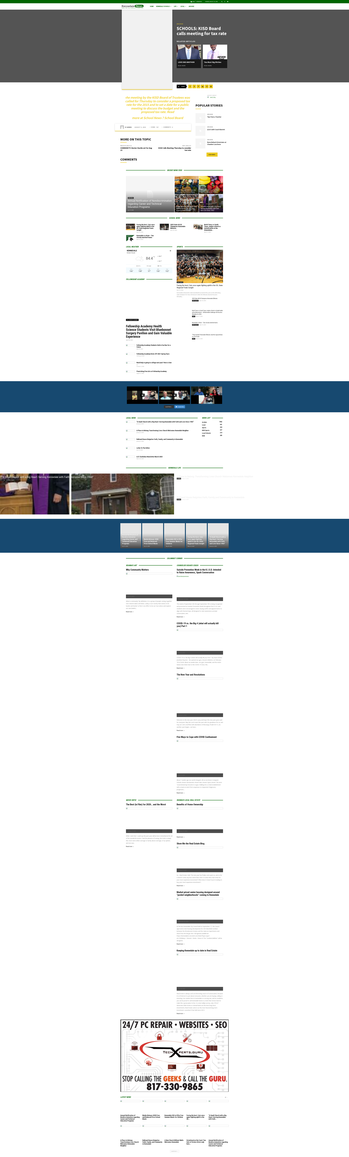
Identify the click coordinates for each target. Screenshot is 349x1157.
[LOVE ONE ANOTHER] (189, 52)
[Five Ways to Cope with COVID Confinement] (200, 758)
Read (170, 112)
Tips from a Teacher (214, 117)
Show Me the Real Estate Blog (190, 843)
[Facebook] (224, 1)
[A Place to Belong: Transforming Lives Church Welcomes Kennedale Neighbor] (130, 433)
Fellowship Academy (132, 320)
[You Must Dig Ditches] (215, 52)
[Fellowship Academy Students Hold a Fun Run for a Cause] (130, 347)
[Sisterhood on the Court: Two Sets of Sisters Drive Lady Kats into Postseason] (196, 1132)
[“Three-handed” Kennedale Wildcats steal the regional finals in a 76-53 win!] (184, 339)
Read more (182, 65)
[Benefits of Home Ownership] (200, 820)
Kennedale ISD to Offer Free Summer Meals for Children (174, 1116)
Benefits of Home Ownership (190, 804)
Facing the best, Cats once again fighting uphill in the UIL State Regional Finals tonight (146, 227)
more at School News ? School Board (157, 118)
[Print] (211, 86)
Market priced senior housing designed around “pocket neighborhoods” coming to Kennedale (198, 893)
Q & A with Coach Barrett (216, 129)
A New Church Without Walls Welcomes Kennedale (174, 1141)
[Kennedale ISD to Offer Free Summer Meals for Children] (211, 185)
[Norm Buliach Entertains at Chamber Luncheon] (200, 144)
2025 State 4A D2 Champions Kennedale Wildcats (177, 226)
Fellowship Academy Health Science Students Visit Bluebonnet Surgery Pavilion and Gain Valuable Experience (149, 331)
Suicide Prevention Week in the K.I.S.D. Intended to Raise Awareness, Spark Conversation (199, 571)
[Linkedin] (202, 86)
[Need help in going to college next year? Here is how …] (130, 365)
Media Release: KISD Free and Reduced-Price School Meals (151, 1117)
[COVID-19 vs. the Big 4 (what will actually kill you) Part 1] (200, 642)
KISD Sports (179, 204)
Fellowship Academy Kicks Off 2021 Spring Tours (153, 354)
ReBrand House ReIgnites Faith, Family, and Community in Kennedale (160, 439)
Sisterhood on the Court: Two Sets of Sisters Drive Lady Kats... (196, 1142)
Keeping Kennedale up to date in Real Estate (197, 950)
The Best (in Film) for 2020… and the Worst (146, 804)
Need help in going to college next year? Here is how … (154, 363)
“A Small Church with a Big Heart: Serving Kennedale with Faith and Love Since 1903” (165, 422)
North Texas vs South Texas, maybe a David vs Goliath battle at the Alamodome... (212, 227)
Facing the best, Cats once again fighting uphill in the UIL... (195, 1117)
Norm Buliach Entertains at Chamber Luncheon (216, 143)
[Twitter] (194, 86)
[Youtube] (227, 1)
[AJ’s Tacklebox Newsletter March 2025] (130, 459)
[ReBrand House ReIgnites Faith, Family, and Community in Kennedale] (130, 441)
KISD (194, 316)
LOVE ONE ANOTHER (186, 62)
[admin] (122, 127)
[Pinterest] (198, 86)
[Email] (207, 86)
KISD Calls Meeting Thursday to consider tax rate (174, 149)
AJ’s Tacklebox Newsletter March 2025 (150, 457)
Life (175, 6)
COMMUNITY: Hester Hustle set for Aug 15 (136, 149)
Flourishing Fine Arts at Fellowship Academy (152, 371)
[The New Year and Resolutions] (200, 697)
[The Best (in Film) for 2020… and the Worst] (149, 820)
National (130, 197)
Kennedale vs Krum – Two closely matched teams (145, 236)
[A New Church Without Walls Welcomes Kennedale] (175, 1132)
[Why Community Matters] (149, 585)
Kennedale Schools (163, 6)
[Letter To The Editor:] (130, 450)
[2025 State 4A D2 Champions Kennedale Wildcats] (164, 227)
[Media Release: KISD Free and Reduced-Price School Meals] (187, 185)
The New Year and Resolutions (191, 674)
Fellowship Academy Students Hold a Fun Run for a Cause (154, 346)
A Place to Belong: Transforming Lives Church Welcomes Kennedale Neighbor (163, 430)
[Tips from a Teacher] (200, 118)
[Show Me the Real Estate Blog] (200, 859)
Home (152, 6)
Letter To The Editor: (143, 448)
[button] (222, 1)
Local (182, 6)
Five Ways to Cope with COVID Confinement (197, 737)
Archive (191, 6)
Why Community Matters (137, 569)
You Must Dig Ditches (212, 62)
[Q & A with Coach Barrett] (200, 131)
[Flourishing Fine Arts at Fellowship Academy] (130, 373)
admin (129, 127)
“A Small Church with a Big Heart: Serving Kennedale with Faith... (217, 1117)
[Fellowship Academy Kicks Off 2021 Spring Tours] (130, 356)
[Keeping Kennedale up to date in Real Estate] (200, 972)
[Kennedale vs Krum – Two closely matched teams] (130, 238)
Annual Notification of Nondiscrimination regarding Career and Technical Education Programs (130, 1118)
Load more (211, 154)
